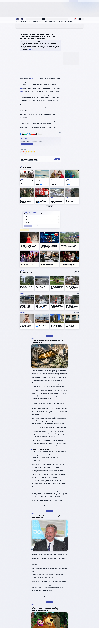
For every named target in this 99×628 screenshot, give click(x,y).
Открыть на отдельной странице (49, 505)
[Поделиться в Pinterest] (34, 134)
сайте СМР (31, 49)
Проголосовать (28, 225)
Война (31, 21)
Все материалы (76, 274)
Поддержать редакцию (73, 0)
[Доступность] (82, 1)
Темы (17, 21)
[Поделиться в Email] (39, 134)
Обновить (77, 271)
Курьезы (50, 21)
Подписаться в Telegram (27, 144)
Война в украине (21, 21)
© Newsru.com (35, 32)
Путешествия (70, 21)
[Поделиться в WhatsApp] (25, 134)
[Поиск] (73, 19)
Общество (22, 312)
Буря (65, 21)
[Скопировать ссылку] (41, 134)
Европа (38, 21)
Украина (42, 21)
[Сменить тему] (78, 19)
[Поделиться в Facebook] (20, 134)
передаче (39, 47)
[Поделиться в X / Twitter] (23, 134)
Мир (25, 21)
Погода (62, 21)
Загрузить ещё (49, 206)
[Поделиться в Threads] (36, 134)
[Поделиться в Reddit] (32, 134)
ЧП (28, 21)
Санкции (34, 21)
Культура (46, 21)
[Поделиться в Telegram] (27, 134)
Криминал (58, 21)
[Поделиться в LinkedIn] (30, 134)
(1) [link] (41, 307)
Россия (54, 21)
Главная (21, 30)
